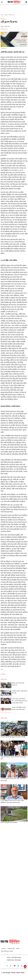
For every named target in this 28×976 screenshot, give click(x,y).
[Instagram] (21, 965)
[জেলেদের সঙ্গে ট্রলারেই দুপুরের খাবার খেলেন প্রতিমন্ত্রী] (14, 730)
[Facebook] (7, 965)
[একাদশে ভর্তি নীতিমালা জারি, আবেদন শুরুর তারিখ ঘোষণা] (14, 709)
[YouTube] (14, 965)
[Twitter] (11, 965)
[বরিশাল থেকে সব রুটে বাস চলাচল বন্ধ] (14, 685)
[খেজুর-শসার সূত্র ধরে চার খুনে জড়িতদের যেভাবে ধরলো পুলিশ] (14, 751)
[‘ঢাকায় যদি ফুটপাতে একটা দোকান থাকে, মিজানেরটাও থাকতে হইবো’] (14, 772)
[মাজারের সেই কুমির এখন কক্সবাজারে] (14, 815)
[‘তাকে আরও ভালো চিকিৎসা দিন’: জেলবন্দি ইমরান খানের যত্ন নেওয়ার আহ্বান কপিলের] (14, 701)
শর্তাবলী (17, 948)
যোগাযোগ (3, 948)
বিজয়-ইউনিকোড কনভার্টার (7, 951)
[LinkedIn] (18, 965)
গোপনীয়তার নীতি (11, 948)
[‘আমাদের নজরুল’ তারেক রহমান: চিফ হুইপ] (14, 693)
